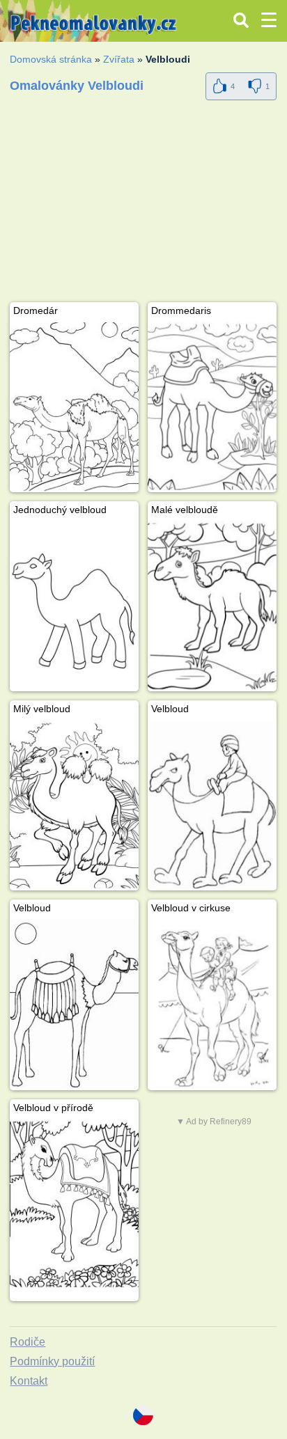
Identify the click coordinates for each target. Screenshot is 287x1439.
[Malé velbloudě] (212, 606)
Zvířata (118, 59)
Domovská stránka (51, 59)
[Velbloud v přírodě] (74, 1204)
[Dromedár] (74, 407)
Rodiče (27, 1342)
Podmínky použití (52, 1361)
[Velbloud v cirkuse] (212, 1004)
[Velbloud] (212, 805)
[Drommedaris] (212, 407)
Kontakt (28, 1381)
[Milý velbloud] (74, 805)
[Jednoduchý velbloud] (74, 606)
